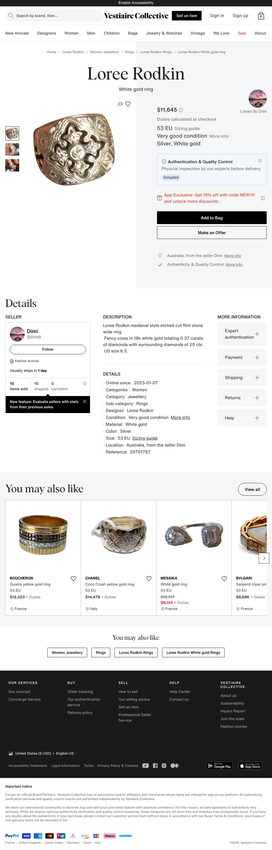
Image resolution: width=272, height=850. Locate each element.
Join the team (232, 719)
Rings (129, 51)
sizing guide (187, 128)
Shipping (234, 377)
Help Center (179, 692)
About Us (263, 33)
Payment (234, 357)
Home (51, 51)
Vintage (197, 33)
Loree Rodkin (73, 51)
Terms (89, 765)
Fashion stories (233, 726)
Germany (73, 843)
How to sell (128, 692)
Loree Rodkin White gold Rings (193, 652)
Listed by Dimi (253, 111)
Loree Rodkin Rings (156, 51)
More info (219, 136)
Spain (87, 843)
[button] (261, 15)
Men (91, 33)
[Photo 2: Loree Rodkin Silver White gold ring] (12, 149)
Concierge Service (24, 699)
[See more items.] (264, 558)
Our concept (19, 692)
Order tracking (80, 692)
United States (54, 843)
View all (252, 489)
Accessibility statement (27, 765)
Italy (98, 843)
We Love (222, 33)
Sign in (217, 15)
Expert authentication (239, 333)
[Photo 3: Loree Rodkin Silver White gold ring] (12, 165)
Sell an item (186, 15)
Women (72, 33)
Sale (242, 33)
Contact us (179, 699)
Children (112, 33)
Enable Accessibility (136, 3)
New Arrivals (17, 33)
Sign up (240, 15)
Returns (233, 397)
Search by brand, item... (37, 15)
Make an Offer (212, 232)
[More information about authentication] (260, 160)
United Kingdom (30, 843)
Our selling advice (134, 699)
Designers (46, 33)
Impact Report (232, 711)
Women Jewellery (104, 51)
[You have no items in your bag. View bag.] (261, 15)
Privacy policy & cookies (118, 765)
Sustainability (232, 703)
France (10, 843)
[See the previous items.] (8, 558)
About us (228, 695)
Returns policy (79, 713)
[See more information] (263, 198)
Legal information (65, 765)
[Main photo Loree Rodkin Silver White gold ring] (12, 133)
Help (229, 418)
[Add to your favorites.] (73, 578)
